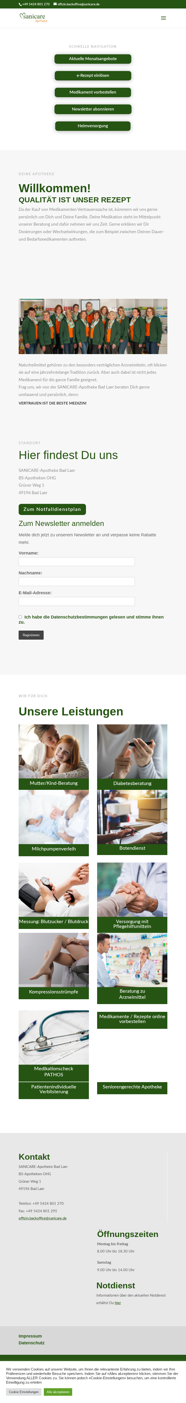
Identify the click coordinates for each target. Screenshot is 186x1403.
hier (118, 1303)
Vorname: (29, 553)
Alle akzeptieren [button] (58, 1392)
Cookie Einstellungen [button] (24, 1392)
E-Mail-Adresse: (35, 592)
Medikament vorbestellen (93, 92)
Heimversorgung (93, 126)
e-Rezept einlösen (93, 75)
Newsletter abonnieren (93, 109)
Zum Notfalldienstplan (52, 509)
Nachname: (30, 573)
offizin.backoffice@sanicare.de (43, 1218)
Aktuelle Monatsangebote (93, 59)
